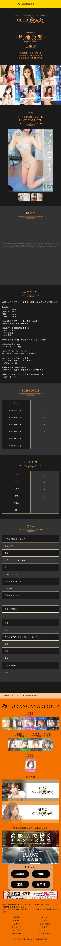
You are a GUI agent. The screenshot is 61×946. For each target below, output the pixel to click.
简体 (41, 874)
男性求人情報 (44, 933)
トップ (45, 917)
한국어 (41, 884)
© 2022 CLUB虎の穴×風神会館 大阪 (30, 939)
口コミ (45, 930)
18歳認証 (16, 917)
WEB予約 (16, 933)
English (20, 873)
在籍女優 (44, 924)
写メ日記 (16, 920)
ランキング (16, 927)
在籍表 (16, 924)
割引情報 (16, 930)
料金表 (45, 927)
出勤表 (45, 920)
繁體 (20, 884)
